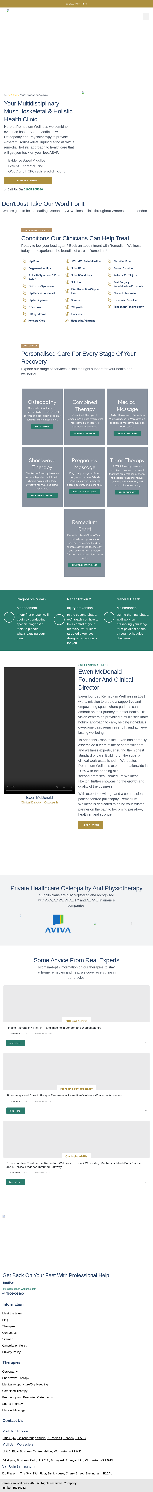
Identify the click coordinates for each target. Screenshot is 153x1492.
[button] (146, 16)
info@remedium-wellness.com (19, 1288)
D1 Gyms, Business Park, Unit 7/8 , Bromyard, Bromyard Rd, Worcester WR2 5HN (58, 1460)
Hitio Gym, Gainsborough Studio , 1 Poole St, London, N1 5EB (44, 1438)
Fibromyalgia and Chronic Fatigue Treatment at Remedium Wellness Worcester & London (64, 1095)
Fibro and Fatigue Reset (76, 1088)
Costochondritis (76, 1156)
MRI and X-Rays (76, 1021)
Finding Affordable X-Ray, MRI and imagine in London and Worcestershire (53, 1027)
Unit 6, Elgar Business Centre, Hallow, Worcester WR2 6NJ (42, 1451)
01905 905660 (33, 189)
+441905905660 (13, 1293)
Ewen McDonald (20, 1033)
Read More (14, 1042)
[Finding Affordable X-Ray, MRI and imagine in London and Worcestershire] (76, 1003)
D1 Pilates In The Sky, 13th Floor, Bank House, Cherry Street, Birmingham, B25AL (57, 1473)
